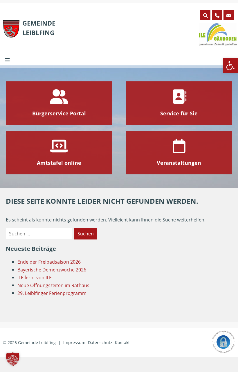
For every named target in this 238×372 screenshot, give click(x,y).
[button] (13, 359)
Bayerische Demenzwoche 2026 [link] (51, 270)
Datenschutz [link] (100, 342)
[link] (230, 65)
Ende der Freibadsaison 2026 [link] (49, 262)
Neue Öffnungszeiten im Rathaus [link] (53, 285)
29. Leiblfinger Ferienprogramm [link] (51, 293)
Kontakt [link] (122, 342)
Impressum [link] (74, 342)
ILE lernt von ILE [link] (34, 277)
